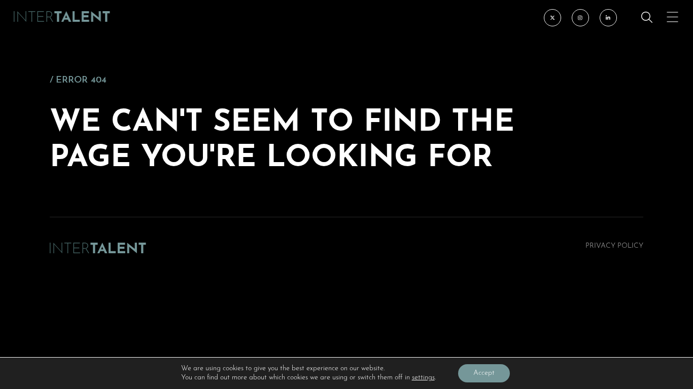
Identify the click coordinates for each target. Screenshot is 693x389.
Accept (484, 373)
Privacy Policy (614, 246)
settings (423, 377)
